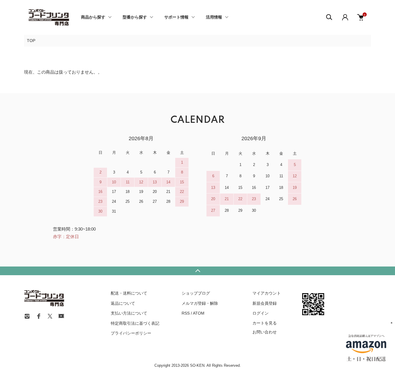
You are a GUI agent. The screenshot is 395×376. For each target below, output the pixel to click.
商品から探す (93, 17)
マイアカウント (266, 293)
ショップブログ (196, 293)
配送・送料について (129, 293)
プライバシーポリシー (131, 333)
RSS (186, 313)
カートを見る (264, 323)
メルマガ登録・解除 (200, 303)
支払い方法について (129, 313)
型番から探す (135, 17)
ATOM (198, 313)
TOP (31, 40)
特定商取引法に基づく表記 (135, 323)
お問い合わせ (264, 332)
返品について (123, 303)
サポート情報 (176, 17)
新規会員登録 (264, 303)
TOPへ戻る (197, 271)
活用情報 (214, 17)
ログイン (260, 313)
